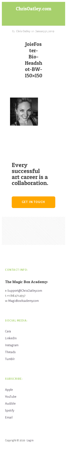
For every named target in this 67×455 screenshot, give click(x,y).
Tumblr (10, 359)
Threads (10, 352)
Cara (8, 331)
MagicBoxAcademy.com (23, 301)
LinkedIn (10, 338)
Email (9, 417)
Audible (10, 403)
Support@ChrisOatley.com (24, 290)
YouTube (10, 396)
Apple (9, 390)
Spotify (9, 410)
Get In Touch (33, 202)
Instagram (11, 345)
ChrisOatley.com (33, 8)
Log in (30, 440)
